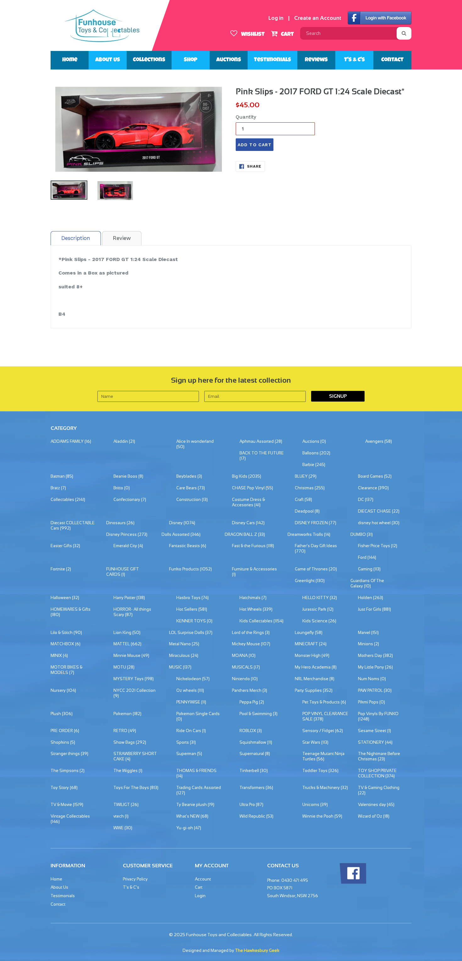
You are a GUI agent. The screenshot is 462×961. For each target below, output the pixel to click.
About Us (107, 60)
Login (200, 895)
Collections (149, 60)
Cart (287, 34)
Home (69, 60)
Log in (275, 18)
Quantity (246, 117)
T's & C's (354, 60)
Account (203, 879)
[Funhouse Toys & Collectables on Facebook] (352, 882)
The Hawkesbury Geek (257, 950)
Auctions (228, 60)
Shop (190, 60)
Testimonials (272, 60)
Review (122, 238)
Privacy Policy (135, 879)
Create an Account (317, 18)
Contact (392, 60)
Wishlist (252, 34)
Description (75, 238)
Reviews (316, 60)
